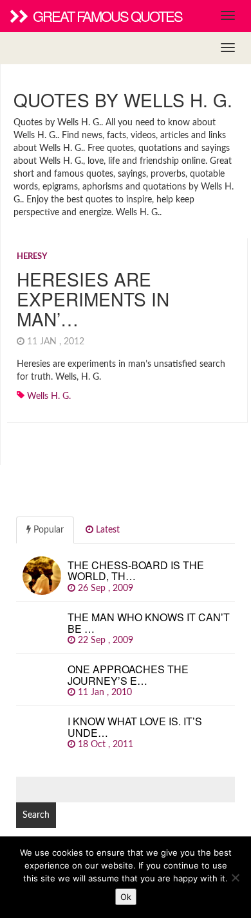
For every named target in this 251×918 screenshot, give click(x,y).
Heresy (32, 256)
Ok (125, 897)
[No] (234, 877)
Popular (47, 529)
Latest (106, 529)
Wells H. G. (49, 396)
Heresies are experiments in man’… (93, 298)
